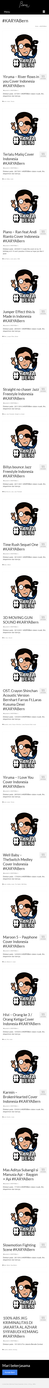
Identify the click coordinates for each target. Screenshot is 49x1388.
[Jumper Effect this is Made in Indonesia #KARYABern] (24, 286)
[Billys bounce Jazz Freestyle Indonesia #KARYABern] (24, 441)
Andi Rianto (7, 259)
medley (9, 884)
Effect (5, 336)
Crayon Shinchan (16, 724)
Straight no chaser (19, 414)
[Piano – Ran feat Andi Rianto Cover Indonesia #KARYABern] (24, 206)
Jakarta (10, 1349)
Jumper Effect (10, 336)
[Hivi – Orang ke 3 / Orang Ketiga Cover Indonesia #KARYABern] (24, 989)
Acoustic (6, 724)
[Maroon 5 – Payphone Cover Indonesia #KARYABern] (24, 912)
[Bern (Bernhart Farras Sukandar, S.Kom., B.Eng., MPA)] (24, 4)
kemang (15, 1349)
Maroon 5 (9, 962)
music (8, 101)
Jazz (5, 414)
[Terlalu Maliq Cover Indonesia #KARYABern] (24, 129)
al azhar (6, 1349)
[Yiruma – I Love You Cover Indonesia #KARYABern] (24, 752)
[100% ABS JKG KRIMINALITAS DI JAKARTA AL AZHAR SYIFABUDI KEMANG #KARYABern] (24, 1293)
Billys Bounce (7, 491)
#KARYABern (14, 90)
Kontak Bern (10, 1372)
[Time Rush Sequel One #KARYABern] (24, 519)
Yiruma (12, 101)
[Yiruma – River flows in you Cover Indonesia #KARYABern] (24, 51)
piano (15, 259)
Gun (7, 638)
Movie (16, 336)
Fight (5, 1265)
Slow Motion (14, 1265)
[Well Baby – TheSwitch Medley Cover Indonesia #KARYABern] (24, 829)
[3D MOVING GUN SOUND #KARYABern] (24, 592)
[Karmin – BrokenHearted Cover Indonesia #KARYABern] (24, 1067)
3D (4, 638)
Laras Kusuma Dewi (27, 724)
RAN (18, 259)
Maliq (8, 179)
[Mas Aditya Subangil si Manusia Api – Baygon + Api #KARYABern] (24, 1144)
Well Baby (24, 884)
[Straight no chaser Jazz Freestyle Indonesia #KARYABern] (24, 364)
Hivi (8, 1039)
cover (5, 101)
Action (5, 565)
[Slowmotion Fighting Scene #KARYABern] (24, 1219)
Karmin (9, 1117)
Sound (10, 638)
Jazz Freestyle (10, 414)
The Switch (18, 884)
